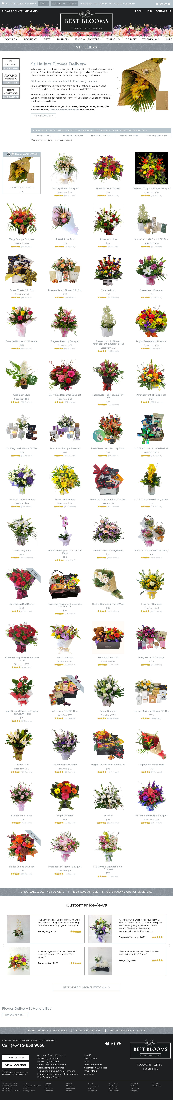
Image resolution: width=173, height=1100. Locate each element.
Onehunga (113, 1086)
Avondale (27, 1088)
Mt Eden (91, 1083)
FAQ (86, 1061)
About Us (89, 1074)
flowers (144, 1064)
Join (149, 11)
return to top (14, 1015)
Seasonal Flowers (87, 39)
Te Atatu (155, 1083)
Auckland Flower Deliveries (51, 1055)
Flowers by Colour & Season (51, 1064)
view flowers (42, 116)
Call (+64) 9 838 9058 (23, 1045)
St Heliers (133, 1086)
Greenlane (49, 1088)
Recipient (30, 39)
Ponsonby (113, 1088)
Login (138, 11)
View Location (15, 1065)
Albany (26, 1083)
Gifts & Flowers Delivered (64, 109)
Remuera (134, 1083)
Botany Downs (29, 1091)
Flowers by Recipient (48, 1061)
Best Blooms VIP (93, 1064)
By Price (62, 39)
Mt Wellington (93, 1086)
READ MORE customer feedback (85, 987)
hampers (150, 1069)
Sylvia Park (134, 1088)
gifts (158, 1064)
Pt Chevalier (114, 1091)
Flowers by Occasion (48, 1058)
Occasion (11, 39)
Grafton (48, 1086)
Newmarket (92, 1091)
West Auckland (157, 1086)
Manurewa (70, 1088)
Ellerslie (48, 1083)
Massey (69, 1091)
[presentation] (4, 945)
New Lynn (92, 1088)
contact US (163, 11)
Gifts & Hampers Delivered (50, 1067)
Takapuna (134, 1091)
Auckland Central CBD (32, 1086)
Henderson (49, 1091)
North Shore (113, 1083)
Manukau (70, 1086)
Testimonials (150, 39)
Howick (69, 1083)
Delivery (131, 39)
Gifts (47, 39)
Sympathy (112, 39)
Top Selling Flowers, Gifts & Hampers (56, 1071)
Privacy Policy (91, 1071)
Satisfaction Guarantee (95, 1067)
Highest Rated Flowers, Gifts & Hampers (57, 1074)
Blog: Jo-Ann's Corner (48, 1077)
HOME (87, 1055)
